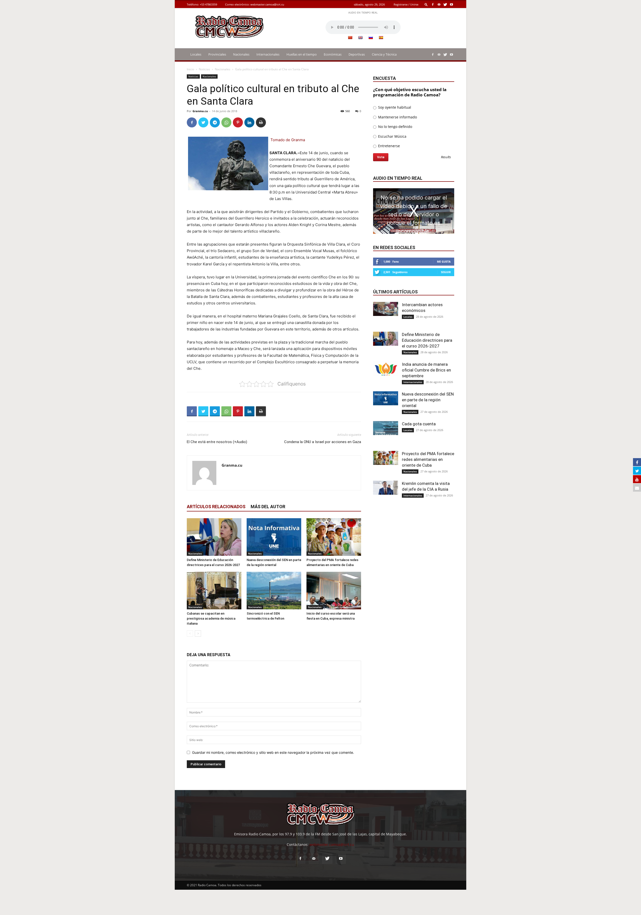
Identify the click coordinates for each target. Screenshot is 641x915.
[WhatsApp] (226, 122)
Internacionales (267, 54)
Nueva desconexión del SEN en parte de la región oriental (428, 400)
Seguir (446, 272)
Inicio (190, 69)
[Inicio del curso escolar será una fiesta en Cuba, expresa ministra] (333, 590)
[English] (360, 38)
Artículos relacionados (216, 506)
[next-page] (198, 633)
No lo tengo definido (394, 126)
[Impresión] (261, 122)
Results (446, 157)
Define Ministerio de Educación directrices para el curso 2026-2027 (427, 340)
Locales (195, 54)
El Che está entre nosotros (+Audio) (217, 442)
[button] (426, 4)
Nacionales (241, 54)
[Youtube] (451, 4)
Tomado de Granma (287, 139)
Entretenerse (388, 145)
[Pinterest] (238, 122)
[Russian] (370, 38)
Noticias (204, 69)
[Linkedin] (249, 122)
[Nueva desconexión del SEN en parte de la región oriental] (274, 537)
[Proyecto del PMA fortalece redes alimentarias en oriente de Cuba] (333, 537)
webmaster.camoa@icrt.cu (267, 4)
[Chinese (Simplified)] (350, 38)
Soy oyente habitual (394, 107)
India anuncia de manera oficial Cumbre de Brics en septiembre (426, 370)
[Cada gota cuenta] (385, 428)
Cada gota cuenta (419, 423)
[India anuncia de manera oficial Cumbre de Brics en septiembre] (385, 368)
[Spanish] (381, 38)
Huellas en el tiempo (301, 54)
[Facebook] (432, 4)
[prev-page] (190, 633)
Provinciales (217, 54)
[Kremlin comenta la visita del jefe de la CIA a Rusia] (385, 488)
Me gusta (444, 261)
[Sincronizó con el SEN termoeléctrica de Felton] (274, 590)
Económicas (333, 54)
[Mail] (439, 4)
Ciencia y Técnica (384, 54)
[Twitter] (445, 4)
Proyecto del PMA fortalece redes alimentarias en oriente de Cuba (428, 459)
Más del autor (268, 506)
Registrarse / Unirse (406, 4)
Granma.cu (200, 111)
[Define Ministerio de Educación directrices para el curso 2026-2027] (214, 537)
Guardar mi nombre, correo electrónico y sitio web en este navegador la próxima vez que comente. (273, 752)
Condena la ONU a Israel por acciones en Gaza (322, 442)
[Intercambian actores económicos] (385, 309)
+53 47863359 (208, 4)
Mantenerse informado (397, 117)
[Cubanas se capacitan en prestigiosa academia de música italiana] (214, 590)
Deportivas (357, 54)
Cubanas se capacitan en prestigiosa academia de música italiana (211, 618)
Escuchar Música (391, 136)
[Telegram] (215, 122)
